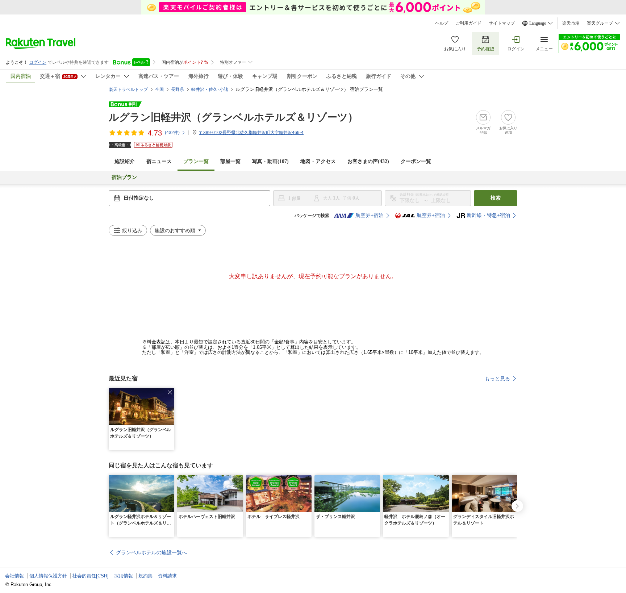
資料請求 (167, 576)
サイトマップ (502, 23)
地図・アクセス (318, 161)
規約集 (145, 576)
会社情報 (14, 576)
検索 (496, 198)
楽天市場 (571, 23)
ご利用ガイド (468, 23)
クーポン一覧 (416, 161)
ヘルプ (441, 23)
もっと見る (497, 378)
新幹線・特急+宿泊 (488, 215)
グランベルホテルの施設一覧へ (151, 552)
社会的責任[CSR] (90, 576)
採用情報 (123, 576)
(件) (172, 132)
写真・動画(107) (270, 161)
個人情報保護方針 (48, 576)
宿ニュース (159, 161)
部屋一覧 (230, 161)
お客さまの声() (368, 161)
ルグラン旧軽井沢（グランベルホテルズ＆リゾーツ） (233, 117)
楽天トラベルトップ (128, 89)
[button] (170, 392)
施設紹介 (124, 161)
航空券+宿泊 (369, 215)
